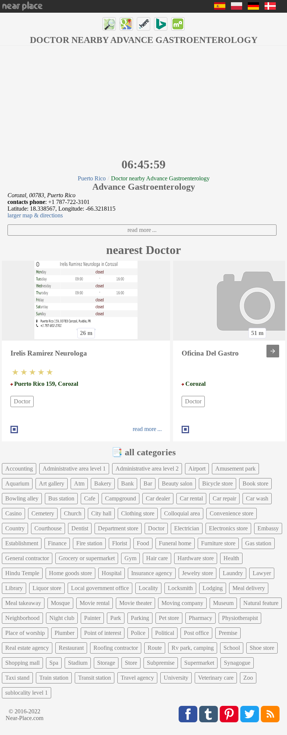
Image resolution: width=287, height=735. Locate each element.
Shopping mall (22, 663)
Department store (118, 528)
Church (72, 513)
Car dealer (158, 498)
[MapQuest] (178, 24)
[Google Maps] (126, 24)
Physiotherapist (240, 618)
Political (164, 633)
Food (143, 543)
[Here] (143, 24)
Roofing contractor (115, 648)
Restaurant (71, 648)
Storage (106, 663)
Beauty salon (177, 483)
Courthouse (48, 528)
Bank (127, 483)
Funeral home (175, 543)
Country (15, 528)
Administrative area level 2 (147, 468)
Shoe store (262, 648)
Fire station (89, 543)
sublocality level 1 (26, 692)
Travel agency (137, 677)
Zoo (248, 677)
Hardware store (196, 558)
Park (115, 618)
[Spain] (219, 7)
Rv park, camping (193, 648)
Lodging (213, 588)
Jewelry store (197, 573)
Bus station (61, 498)
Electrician (186, 528)
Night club (61, 618)
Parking (140, 618)
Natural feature (260, 603)
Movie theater (135, 603)
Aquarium (17, 483)
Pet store (169, 618)
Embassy (268, 528)
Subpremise (161, 663)
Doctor (22, 401)
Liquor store (47, 588)
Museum (223, 603)
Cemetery (42, 513)
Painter (92, 618)
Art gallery (51, 483)
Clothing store (137, 513)
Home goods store (70, 573)
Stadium (77, 663)
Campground (120, 498)
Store (131, 663)
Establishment (21, 543)
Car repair (224, 498)
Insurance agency (151, 573)
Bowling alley (21, 498)
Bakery (102, 483)
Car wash (257, 498)
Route (155, 648)
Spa (53, 663)
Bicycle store (217, 483)
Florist (119, 543)
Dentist (79, 528)
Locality (148, 588)
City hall (101, 513)
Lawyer (262, 573)
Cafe (89, 498)
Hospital (111, 573)
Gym (130, 558)
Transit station (94, 677)
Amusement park (235, 468)
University (176, 677)
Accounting (19, 468)
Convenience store (231, 513)
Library (14, 588)
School (231, 648)
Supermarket (199, 663)
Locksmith (180, 588)
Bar (148, 483)
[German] (253, 7)
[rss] (270, 714)
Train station (53, 677)
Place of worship (25, 633)
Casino (13, 513)
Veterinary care (216, 677)
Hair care (157, 558)
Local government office (100, 588)
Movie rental (94, 603)
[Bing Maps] (160, 24)
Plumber (64, 633)
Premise (228, 633)
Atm (79, 483)
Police (138, 633)
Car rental (191, 498)
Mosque (60, 603)
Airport (197, 468)
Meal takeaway (23, 603)
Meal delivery (248, 588)
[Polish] (236, 7)
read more (139, 230)
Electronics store (228, 528)
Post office (196, 633)
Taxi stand (17, 677)
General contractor (27, 558)
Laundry (233, 573)
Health (231, 558)
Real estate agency (27, 648)
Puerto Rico (92, 178)
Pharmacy (200, 618)
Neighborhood (22, 618)
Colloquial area (182, 513)
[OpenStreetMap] (109, 24)
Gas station (258, 543)
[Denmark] (270, 7)
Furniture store (218, 543)
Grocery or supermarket (87, 558)
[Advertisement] (143, 101)
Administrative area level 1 (74, 468)
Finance (57, 543)
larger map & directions (35, 215)
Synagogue (237, 663)
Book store (255, 483)
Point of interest (102, 633)
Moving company (182, 603)
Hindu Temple (22, 573)
